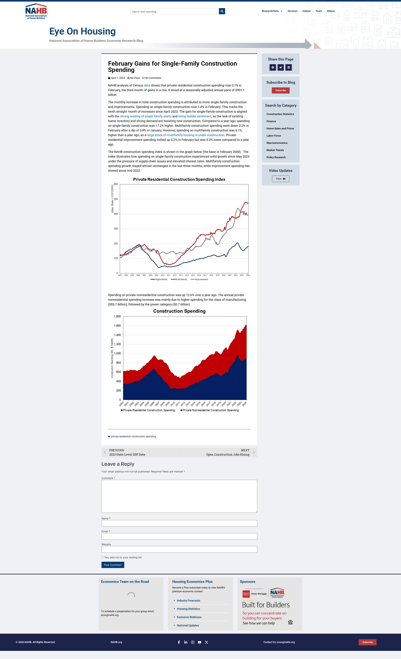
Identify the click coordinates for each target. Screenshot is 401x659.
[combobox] (174, 11)
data (147, 85)
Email (106, 531)
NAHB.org (116, 642)
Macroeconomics (277, 142)
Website (106, 544)
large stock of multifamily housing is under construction (185, 135)
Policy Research (276, 157)
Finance (271, 121)
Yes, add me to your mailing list (123, 557)
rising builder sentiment (194, 116)
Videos (331, 11)
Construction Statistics (280, 114)
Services (292, 11)
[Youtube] (199, 642)
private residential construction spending (133, 436)
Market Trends (275, 150)
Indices (306, 11)
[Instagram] (192, 642)
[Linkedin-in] (185, 642)
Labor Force (274, 135)
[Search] (222, 11)
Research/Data (270, 11)
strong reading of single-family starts (146, 116)
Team (319, 11)
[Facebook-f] (179, 642)
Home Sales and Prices (280, 128)
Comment (108, 478)
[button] (273, 67)
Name (106, 518)
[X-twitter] (206, 642)
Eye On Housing (82, 31)
